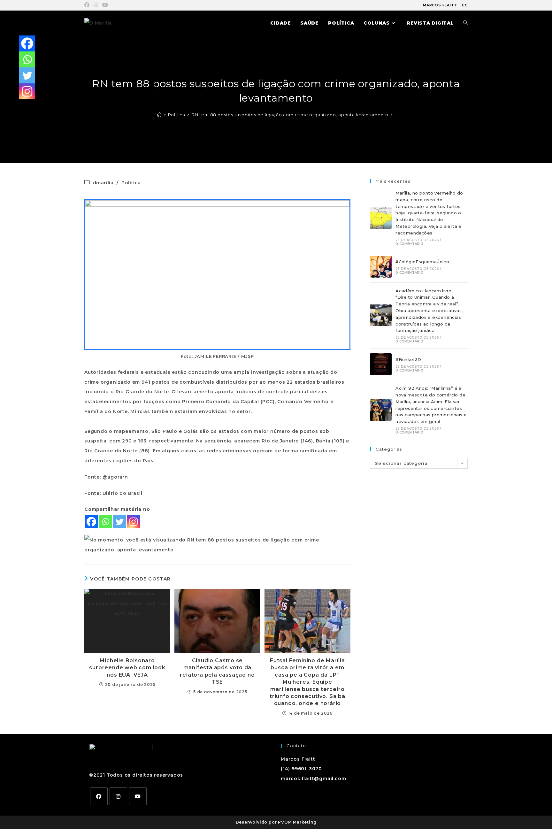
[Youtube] (138, 796)
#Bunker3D (408, 359)
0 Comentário (409, 244)
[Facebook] (91, 521)
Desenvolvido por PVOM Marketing (276, 822)
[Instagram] (133, 521)
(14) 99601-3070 (301, 768)
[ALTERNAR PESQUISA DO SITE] (465, 23)
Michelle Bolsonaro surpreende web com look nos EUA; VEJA (127, 667)
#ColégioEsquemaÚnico (422, 261)
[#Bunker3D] (381, 364)
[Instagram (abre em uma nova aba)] (96, 5)
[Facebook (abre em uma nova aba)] (88, 5)
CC (465, 5)
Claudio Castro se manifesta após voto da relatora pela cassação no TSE (217, 671)
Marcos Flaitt (440, 5)
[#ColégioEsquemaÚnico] (381, 267)
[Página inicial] (159, 114)
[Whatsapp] (105, 521)
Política (131, 183)
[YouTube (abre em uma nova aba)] (105, 5)
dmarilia (103, 183)
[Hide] (21, 105)
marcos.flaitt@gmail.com (313, 778)
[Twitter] (119, 521)
